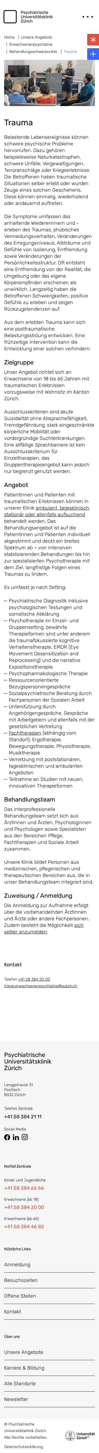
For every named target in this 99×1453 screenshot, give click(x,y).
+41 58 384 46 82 (24, 1227)
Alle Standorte (20, 1384)
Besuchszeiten (21, 1280)
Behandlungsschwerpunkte (33, 51)
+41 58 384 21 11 (23, 1117)
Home (9, 37)
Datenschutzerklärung (23, 1446)
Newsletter (16, 1399)
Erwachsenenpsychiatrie (31, 44)
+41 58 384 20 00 (34, 979)
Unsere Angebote (36, 37)
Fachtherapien (25, 733)
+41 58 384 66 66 (24, 1188)
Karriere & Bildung (24, 1368)
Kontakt (12, 1312)
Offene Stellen (20, 1296)
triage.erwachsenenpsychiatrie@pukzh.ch (40, 986)
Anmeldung (17, 1265)
